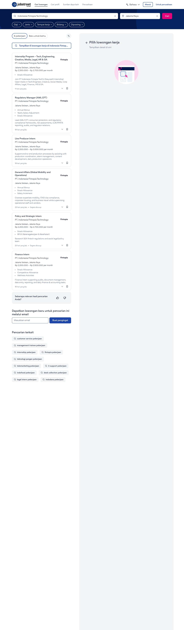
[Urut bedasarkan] (68, 35)
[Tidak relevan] (65, 298)
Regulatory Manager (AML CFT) (31, 97)
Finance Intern (22, 254)
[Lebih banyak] (62, 88)
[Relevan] (58, 298)
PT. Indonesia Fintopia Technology (32, 63)
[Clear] (115, 16)
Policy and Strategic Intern (28, 216)
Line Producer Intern (25, 138)
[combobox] (65, 16)
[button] (133, 4)
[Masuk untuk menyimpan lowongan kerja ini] (67, 88)
